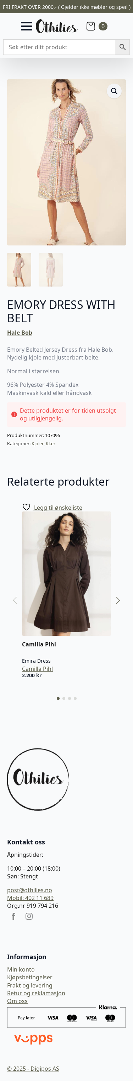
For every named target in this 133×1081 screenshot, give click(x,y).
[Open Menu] (26, 26)
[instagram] (29, 916)
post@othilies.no (29, 890)
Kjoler (38, 443)
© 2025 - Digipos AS (33, 1068)
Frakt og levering (29, 985)
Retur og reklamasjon (36, 993)
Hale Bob (19, 332)
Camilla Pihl (37, 669)
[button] (114, 91)
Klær (50, 443)
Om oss (17, 1001)
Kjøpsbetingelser (29, 977)
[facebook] (13, 916)
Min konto (21, 969)
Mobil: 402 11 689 (30, 898)
